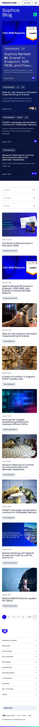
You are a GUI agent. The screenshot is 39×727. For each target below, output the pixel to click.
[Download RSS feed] (32, 14)
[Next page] (35, 617)
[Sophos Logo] (9, 3)
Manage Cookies (10, 715)
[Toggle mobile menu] (36, 3)
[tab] (19, 640)
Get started (27, 3)
